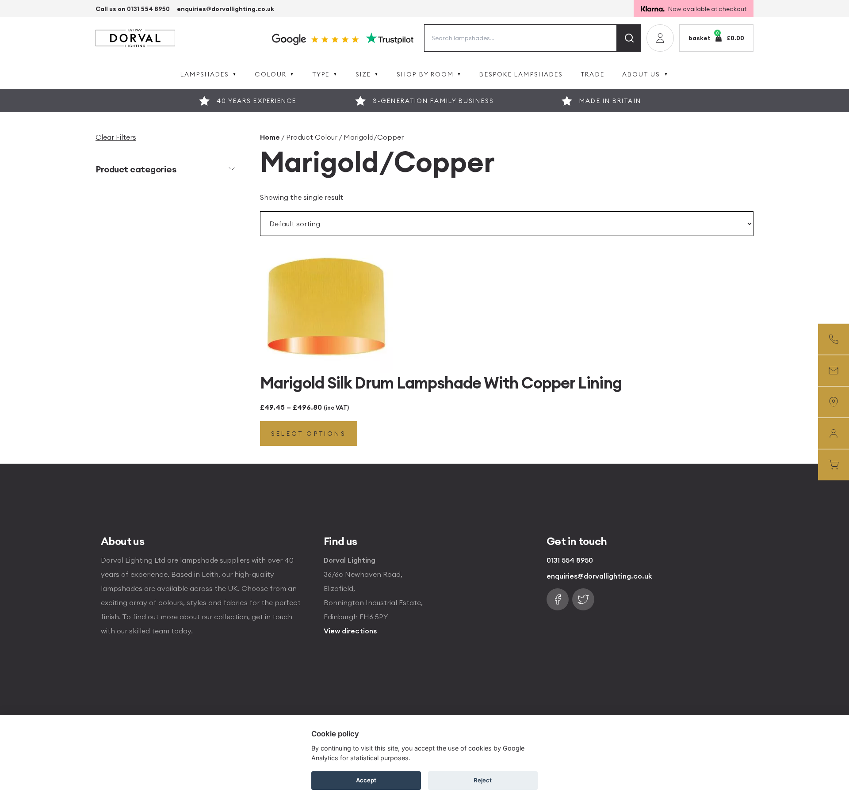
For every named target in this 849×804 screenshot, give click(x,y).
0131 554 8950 (570, 560)
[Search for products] (629, 38)
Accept (366, 780)
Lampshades (204, 74)
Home (270, 137)
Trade (592, 74)
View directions (350, 630)
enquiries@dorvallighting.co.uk (225, 9)
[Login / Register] (660, 38)
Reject (483, 780)
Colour (271, 74)
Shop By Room (425, 74)
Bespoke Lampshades (521, 74)
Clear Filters (116, 137)
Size (363, 74)
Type (320, 74)
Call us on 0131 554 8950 (133, 9)
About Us (641, 74)
